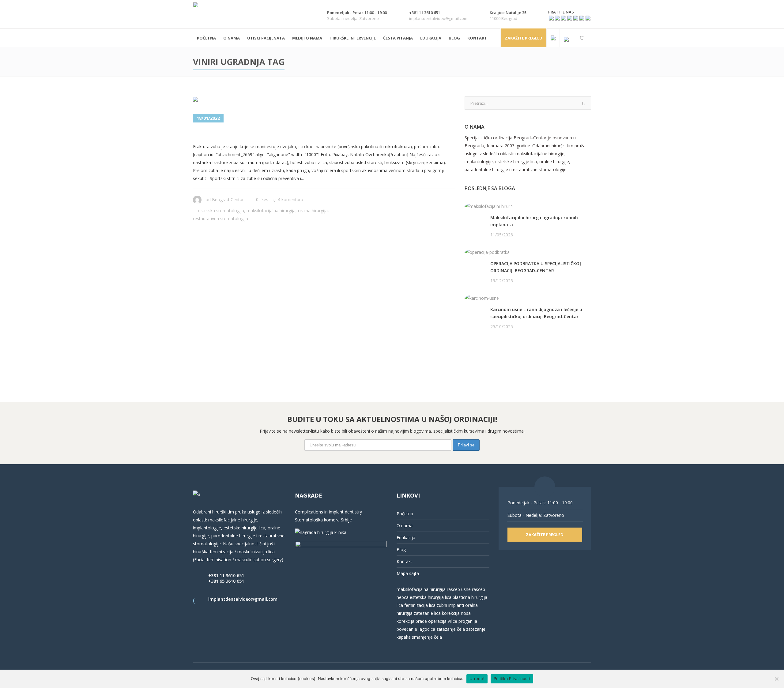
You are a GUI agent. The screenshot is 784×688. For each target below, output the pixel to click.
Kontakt (404, 561)
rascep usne (459, 589)
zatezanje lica (427, 613)
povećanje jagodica (416, 629)
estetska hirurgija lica (430, 597)
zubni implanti (450, 605)
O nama (405, 525)
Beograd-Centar (228, 199)
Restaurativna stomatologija (220, 218)
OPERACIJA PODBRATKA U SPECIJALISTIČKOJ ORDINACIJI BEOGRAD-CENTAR (535, 267)
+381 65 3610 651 (226, 581)
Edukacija (406, 537)
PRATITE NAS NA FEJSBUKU (493, 350)
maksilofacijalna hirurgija (422, 589)
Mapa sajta (408, 573)
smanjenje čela (427, 637)
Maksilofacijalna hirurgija (271, 210)
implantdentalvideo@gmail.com (242, 599)
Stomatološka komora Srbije (323, 520)
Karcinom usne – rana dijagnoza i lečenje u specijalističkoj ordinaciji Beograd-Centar (536, 312)
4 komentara (290, 199)
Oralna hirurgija (313, 210)
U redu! (476, 678)
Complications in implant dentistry (328, 512)
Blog (401, 549)
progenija (467, 621)
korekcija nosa (456, 613)
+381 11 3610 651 (226, 575)
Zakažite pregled (523, 38)
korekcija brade (412, 621)
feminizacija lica (419, 605)
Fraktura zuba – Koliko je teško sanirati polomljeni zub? (310, 133)
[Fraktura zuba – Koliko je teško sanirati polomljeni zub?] (226, 100)
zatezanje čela (450, 629)
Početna (405, 514)
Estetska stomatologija (221, 210)
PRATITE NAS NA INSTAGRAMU (497, 358)
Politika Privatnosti (512, 678)
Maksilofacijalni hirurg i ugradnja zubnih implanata (534, 221)
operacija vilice (442, 621)
